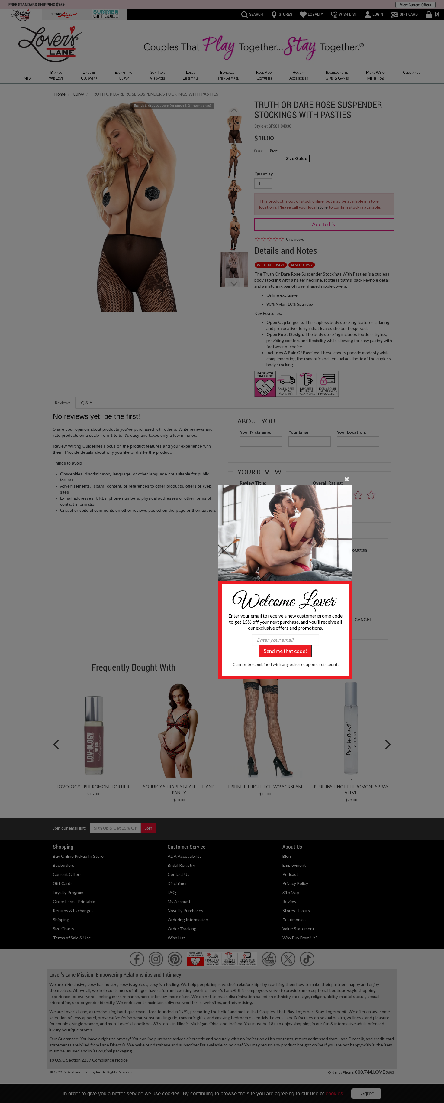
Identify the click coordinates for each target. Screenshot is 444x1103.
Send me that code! (285, 651)
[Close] (346, 478)
